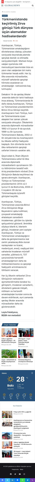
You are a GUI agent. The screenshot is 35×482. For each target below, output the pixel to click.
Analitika (13, 12)
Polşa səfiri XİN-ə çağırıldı (22, 412)
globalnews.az (12, 466)
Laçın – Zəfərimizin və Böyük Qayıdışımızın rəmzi (8, 361)
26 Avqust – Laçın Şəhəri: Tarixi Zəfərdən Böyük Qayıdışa (24, 341)
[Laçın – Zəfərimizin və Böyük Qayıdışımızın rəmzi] (9, 353)
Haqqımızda (15, 469)
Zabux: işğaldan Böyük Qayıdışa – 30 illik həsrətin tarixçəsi (8, 340)
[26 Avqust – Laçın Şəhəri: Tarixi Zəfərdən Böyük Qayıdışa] (26, 332)
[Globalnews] (12, 5)
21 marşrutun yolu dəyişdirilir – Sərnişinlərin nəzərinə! (22, 435)
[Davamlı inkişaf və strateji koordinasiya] (26, 353)
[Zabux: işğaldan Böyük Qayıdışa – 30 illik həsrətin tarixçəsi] (9, 332)
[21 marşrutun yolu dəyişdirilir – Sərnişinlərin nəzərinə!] (7, 435)
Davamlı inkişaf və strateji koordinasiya (25, 361)
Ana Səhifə (6, 12)
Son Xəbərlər (17, 406)
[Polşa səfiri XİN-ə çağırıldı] (7, 414)
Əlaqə (21, 469)
